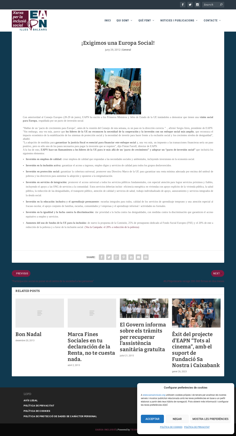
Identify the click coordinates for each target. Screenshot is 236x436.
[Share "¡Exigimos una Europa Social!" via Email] (138, 257)
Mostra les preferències (210, 419)
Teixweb (135, 429)
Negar (177, 419)
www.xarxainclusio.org (154, 395)
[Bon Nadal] (39, 313)
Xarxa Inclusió (105, 429)
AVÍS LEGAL (31, 400)
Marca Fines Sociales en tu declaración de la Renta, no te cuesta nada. (91, 346)
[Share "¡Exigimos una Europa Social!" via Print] (146, 257)
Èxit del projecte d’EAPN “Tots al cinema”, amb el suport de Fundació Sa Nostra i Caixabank (196, 349)
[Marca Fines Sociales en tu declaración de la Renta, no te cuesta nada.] (92, 313)
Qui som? (123, 20)
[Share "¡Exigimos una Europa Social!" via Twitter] (109, 257)
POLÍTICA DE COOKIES (171, 427)
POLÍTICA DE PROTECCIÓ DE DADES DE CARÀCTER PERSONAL (60, 416)
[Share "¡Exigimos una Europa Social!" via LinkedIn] (131, 257)
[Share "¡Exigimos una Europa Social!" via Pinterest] (123, 257)
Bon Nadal (28, 334)
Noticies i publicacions (177, 20)
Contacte (211, 20)
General (126, 49)
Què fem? (144, 20)
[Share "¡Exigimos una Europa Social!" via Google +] (116, 257)
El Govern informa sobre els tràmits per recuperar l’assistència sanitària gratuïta (143, 337)
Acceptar (152, 419)
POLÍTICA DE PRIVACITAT (197, 427)
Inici (108, 20)
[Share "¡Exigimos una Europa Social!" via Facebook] (101, 257)
